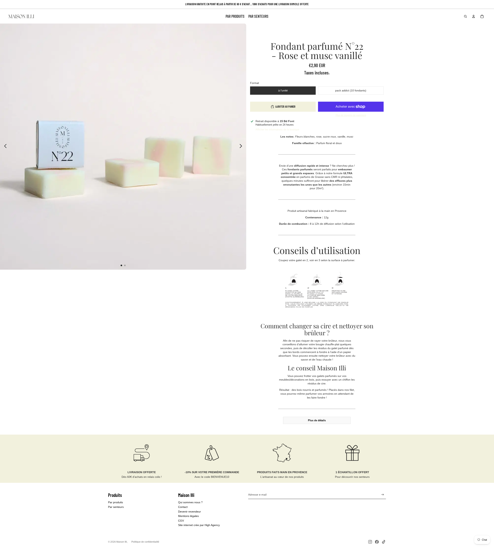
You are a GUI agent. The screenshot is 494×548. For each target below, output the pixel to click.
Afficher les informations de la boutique (277, 129)
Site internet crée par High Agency (199, 525)
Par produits (115, 502)
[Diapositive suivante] (242, 146)
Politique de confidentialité (145, 541)
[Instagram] (370, 542)
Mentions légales (188, 516)
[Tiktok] (383, 542)
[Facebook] (377, 542)
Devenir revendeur (189, 511)
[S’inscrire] (382, 494)
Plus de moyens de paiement (351, 115)
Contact (183, 506)
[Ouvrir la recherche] (465, 16)
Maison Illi (121, 541)
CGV (181, 520)
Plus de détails (317, 420)
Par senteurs (116, 506)
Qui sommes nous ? (190, 502)
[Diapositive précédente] (4, 146)
